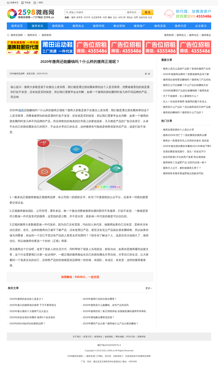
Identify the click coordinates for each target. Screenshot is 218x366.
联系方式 (87, 336)
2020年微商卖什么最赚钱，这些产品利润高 (106, 305)
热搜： (68, 17)
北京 (115, 17)
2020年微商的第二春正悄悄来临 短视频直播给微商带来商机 (114, 311)
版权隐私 (109, 336)
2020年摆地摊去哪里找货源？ (98, 317)
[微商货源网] (34, 14)
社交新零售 (96, 17)
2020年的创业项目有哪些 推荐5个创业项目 (32, 317)
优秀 (136, 17)
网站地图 (120, 336)
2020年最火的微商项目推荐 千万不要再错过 (33, 305)
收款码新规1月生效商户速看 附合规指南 (184, 157)
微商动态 (194, 35)
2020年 (87, 17)
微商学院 (99, 25)
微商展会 (206, 35)
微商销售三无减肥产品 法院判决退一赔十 (185, 162)
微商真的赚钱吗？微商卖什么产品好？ (183, 112)
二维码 (40, 2)
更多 (148, 288)
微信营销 (119, 25)
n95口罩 (122, 17)
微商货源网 (17, 35)
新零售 (79, 17)
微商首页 (17, 25)
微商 (73, 17)
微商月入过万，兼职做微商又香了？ (182, 168)
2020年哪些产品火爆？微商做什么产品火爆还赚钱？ (110, 323)
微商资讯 (37, 25)
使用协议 (98, 336)
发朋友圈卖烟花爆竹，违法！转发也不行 (184, 151)
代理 (105, 17)
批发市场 (143, 17)
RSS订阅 (130, 336)
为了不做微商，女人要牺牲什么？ (181, 96)
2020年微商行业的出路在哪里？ (100, 299)
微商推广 (139, 25)
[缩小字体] (149, 73)
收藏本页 (14, 2)
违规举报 (141, 336)
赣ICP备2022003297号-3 (109, 345)
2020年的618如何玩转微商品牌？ (27, 323)
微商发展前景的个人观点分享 (178, 129)
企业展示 (201, 25)
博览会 (130, 17)
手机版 (28, 2)
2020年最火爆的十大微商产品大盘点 (29, 311)
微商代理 (180, 25)
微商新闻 (58, 25)
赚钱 (110, 17)
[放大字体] (146, 73)
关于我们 (77, 336)
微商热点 (78, 25)
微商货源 (160, 25)
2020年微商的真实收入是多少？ (27, 299)
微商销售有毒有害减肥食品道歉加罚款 (183, 173)
